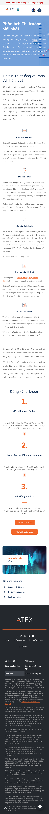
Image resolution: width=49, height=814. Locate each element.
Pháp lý (6, 640)
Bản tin (24, 647)
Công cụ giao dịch (12, 666)
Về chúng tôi (10, 661)
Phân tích (9, 674)
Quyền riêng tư (37, 640)
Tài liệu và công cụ (33, 674)
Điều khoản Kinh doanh (22, 640)
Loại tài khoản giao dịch (33, 667)
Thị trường (29, 661)
